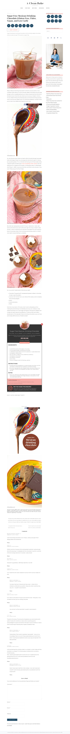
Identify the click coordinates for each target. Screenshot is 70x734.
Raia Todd (9, 558)
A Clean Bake (35, 3)
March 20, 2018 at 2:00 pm (15, 606)
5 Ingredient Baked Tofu (51, 113)
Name (8, 702)
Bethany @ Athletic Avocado (13, 533)
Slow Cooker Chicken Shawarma (53, 107)
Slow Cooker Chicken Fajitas (52, 111)
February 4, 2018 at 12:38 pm (15, 581)
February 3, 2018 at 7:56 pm (12, 569)
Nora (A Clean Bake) (14, 580)
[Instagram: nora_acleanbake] (10, 388)
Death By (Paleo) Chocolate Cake (54, 93)
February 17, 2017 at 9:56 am (12, 546)
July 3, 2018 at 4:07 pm (14, 631)
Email (8, 707)
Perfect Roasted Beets (51, 109)
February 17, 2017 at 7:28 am (12, 534)
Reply (8, 542)
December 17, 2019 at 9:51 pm (12, 646)
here (61, 732)
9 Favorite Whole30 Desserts (52, 104)
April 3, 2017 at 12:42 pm (12, 559)
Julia (8, 545)
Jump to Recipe (13, 29)
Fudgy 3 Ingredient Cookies (52, 106)
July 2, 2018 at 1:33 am (11, 616)
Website (9, 713)
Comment (9, 684)
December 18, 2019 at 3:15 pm (15, 665)
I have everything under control (29, 163)
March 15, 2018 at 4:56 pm (12, 594)
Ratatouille (49, 99)
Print (24, 342)
